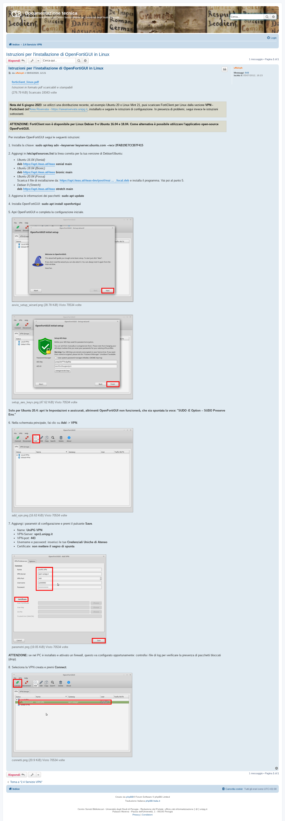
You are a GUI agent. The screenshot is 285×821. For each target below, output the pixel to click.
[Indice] (16, 12)
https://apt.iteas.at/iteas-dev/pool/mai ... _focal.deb (94, 180)
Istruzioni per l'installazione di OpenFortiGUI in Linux (57, 54)
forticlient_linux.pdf (25, 82)
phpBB (129, 797)
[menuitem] (272, 38)
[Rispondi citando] (225, 69)
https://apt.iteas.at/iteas (39, 164)
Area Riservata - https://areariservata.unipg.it (59, 109)
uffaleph (238, 68)
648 (247, 72)
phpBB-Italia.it (153, 801)
